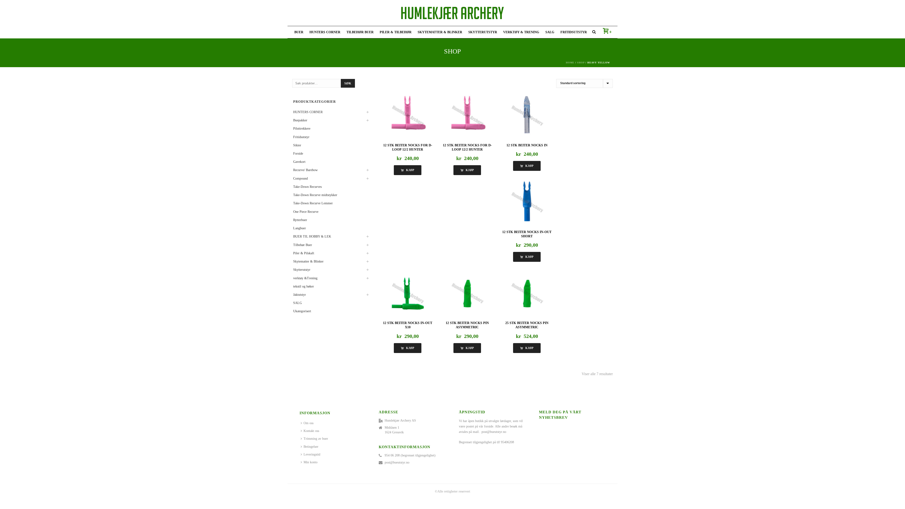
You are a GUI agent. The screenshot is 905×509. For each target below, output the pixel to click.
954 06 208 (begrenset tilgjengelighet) (410, 455)
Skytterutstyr (482, 32)
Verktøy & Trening (521, 32)
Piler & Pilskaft (303, 253)
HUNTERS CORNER (324, 32)
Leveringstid (312, 454)
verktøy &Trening (305, 278)
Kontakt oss (311, 431)
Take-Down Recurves (307, 187)
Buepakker (300, 120)
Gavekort (299, 162)
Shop (580, 62)
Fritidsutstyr (573, 32)
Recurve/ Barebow (305, 170)
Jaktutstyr (299, 294)
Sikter (297, 145)
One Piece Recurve (305, 211)
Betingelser (311, 446)
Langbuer (299, 228)
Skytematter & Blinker (440, 32)
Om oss (308, 423)
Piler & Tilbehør (395, 32)
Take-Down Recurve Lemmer (313, 203)
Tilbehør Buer (360, 32)
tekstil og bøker (303, 286)
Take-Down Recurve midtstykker (315, 195)
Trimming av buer (316, 438)
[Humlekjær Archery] (452, 13)
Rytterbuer (300, 220)
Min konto (310, 462)
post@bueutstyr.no (397, 462)
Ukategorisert (302, 311)
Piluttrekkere (301, 128)
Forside (298, 153)
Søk (347, 83)
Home (570, 62)
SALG (549, 32)
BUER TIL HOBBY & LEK (312, 236)
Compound (300, 178)
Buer (298, 32)
